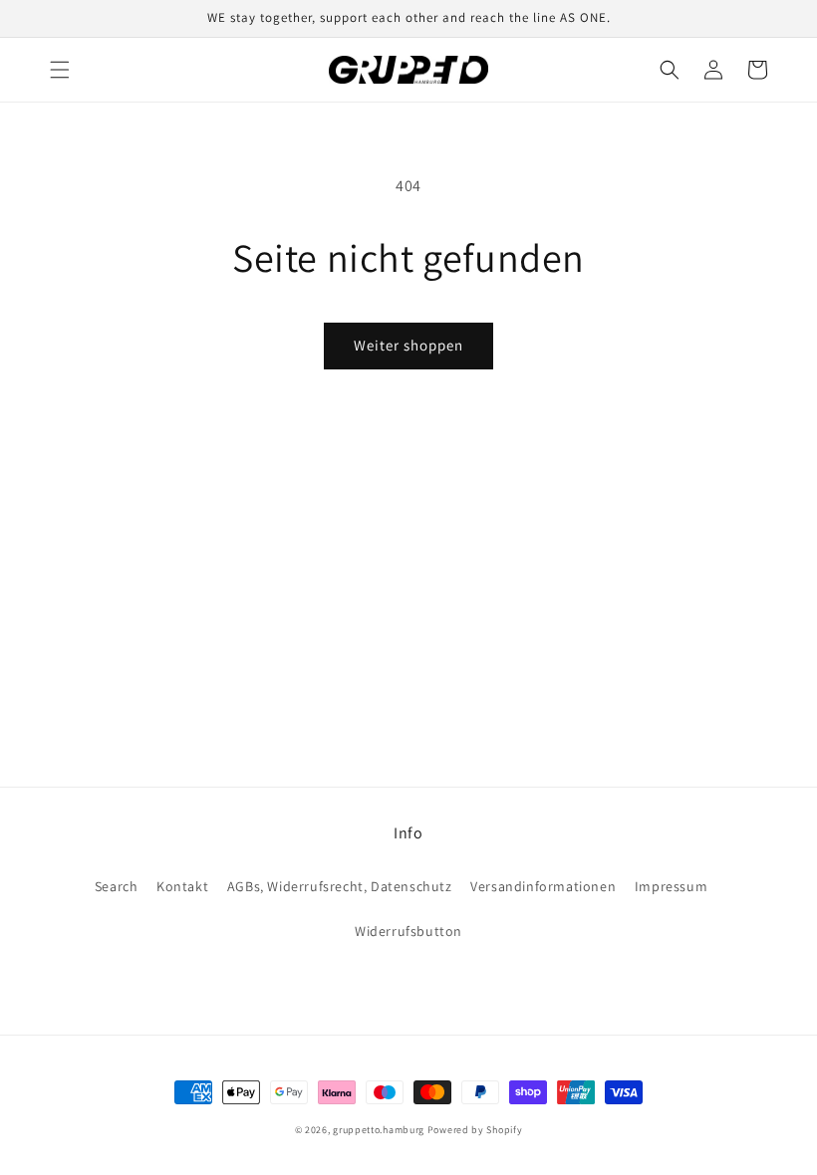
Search (116, 886)
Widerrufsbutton (408, 931)
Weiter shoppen (408, 345)
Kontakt (182, 886)
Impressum (671, 886)
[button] (60, 70)
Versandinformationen (543, 886)
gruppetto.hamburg (378, 1129)
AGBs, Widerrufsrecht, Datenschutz (339, 886)
